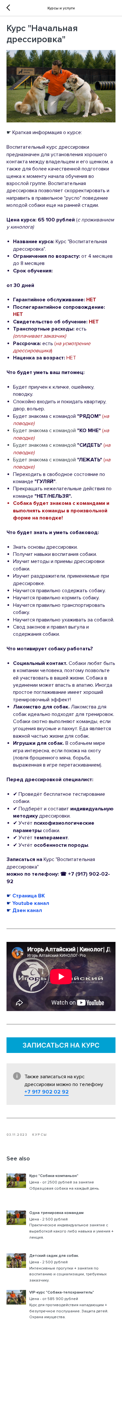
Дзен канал (27, 910)
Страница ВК (28, 896)
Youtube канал (30, 903)
